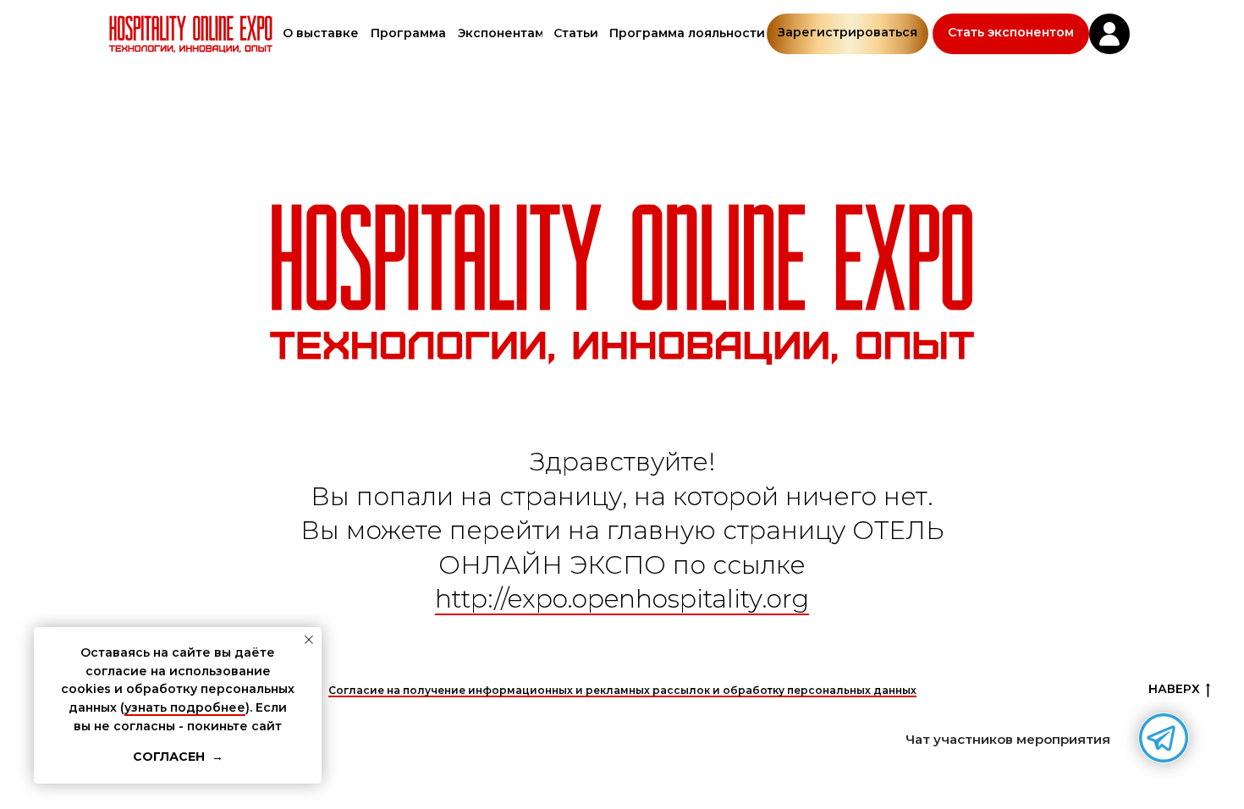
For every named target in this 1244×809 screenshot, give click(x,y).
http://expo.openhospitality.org (622, 598)
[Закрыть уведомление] (308, 639)
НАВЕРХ (1174, 688)
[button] (1011, 34)
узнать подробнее (184, 707)
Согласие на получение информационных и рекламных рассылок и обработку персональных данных (622, 690)
